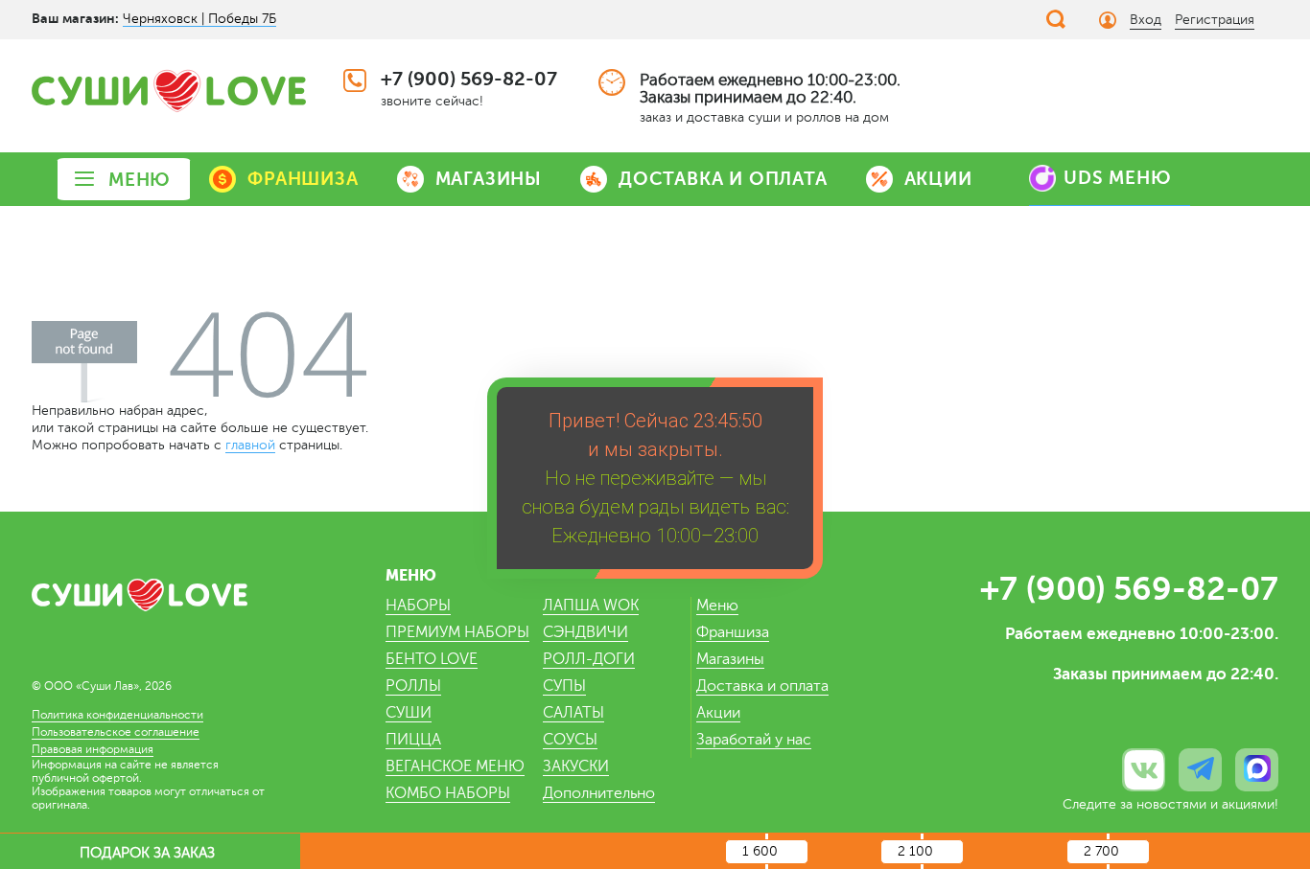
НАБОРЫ (418, 605)
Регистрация (1214, 19)
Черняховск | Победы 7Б (199, 18)
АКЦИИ (938, 179)
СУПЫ (564, 686)
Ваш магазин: (75, 18)
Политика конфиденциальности (117, 714)
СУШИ (409, 712)
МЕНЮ (139, 180)
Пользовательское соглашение (115, 732)
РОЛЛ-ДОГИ (589, 659)
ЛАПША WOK (591, 605)
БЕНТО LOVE (432, 659)
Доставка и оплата (762, 686)
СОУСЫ (570, 739)
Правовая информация (92, 749)
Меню (717, 605)
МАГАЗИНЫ (488, 179)
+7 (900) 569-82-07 (469, 79)
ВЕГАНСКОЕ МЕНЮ (455, 766)
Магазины (730, 659)
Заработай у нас (753, 739)
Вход (1145, 19)
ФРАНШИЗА (302, 179)
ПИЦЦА (413, 739)
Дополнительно (599, 793)
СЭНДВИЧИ (585, 632)
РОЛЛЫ (413, 686)
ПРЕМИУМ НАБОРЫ (457, 632)
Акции (718, 712)
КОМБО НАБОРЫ (448, 793)
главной (250, 445)
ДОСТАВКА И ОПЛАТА (723, 179)
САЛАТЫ (573, 712)
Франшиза (732, 632)
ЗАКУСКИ (576, 766)
